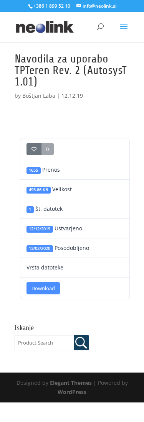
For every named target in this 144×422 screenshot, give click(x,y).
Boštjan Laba (38, 95)
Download (43, 288)
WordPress (72, 392)
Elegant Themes (71, 382)
